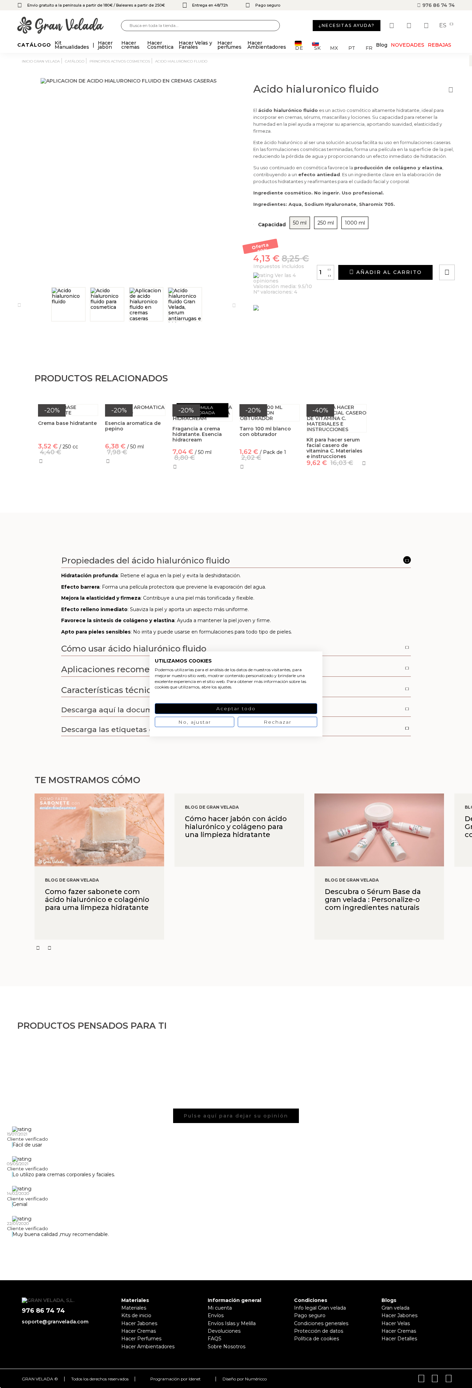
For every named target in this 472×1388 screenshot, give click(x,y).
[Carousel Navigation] (253, 948)
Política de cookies (316, 1338)
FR (369, 47)
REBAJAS (439, 45)
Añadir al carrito (388, 272)
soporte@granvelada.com (55, 1321)
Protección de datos (318, 1331)
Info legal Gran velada (320, 1308)
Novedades (407, 45)
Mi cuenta (220, 1308)
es (443, 25)
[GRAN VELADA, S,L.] (69, 26)
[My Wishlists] (392, 25)
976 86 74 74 (438, 5)
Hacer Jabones (139, 1323)
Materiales (133, 1308)
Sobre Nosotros (226, 1346)
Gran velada (395, 1308)
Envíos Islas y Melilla (232, 1323)
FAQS (214, 1338)
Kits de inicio (136, 1315)
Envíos (216, 1315)
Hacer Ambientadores (147, 1346)
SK (317, 47)
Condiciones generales (321, 1323)
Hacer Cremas (138, 1331)
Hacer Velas (395, 1323)
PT (351, 47)
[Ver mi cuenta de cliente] (410, 25)
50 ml (299, 223)
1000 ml (355, 223)
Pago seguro (309, 1315)
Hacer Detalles (399, 1338)
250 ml (326, 223)
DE (299, 47)
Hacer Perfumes (141, 1338)
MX (334, 47)
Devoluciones (224, 1331)
